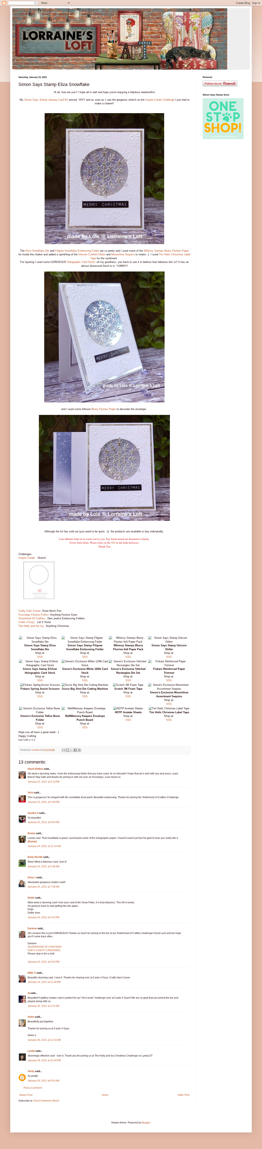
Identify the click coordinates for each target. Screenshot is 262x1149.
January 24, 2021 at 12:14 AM (44, 846)
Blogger (146, 1122)
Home (105, 1095)
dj (29, 993)
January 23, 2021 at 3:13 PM (43, 781)
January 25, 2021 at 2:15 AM (43, 1006)
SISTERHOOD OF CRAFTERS (45, 946)
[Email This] (64, 750)
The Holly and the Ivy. (31, 625)
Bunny (31, 833)
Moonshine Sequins (123, 254)
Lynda (31, 1051)
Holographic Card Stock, (81, 262)
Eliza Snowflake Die (37, 250)
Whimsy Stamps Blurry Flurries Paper (166, 250)
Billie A (32, 972)
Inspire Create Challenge (159, 99)
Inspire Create (27, 557)
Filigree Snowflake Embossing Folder (77, 250)
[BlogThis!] (68, 750)
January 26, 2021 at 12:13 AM (44, 1040)
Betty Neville (35, 857)
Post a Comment (33, 1087)
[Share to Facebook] (75, 750)
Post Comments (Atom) (46, 1100)
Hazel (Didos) (35, 768)
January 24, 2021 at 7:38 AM (43, 886)
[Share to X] (71, 750)
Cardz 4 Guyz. (27, 622)
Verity (31, 1071)
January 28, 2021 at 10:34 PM (44, 1060)
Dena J (32, 877)
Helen (31, 1016)
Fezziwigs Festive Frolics (33, 614)
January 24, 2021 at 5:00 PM (43, 961)
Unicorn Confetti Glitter (92, 254)
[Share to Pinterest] (79, 750)
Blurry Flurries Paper (103, 409)
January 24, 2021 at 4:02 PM (43, 917)
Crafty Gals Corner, (29, 610)
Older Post (183, 1095)
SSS (113, 542)
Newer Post (25, 1095)
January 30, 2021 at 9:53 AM (43, 1080)
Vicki (30, 792)
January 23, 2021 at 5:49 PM (43, 802)
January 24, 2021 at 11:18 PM (44, 982)
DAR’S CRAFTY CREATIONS (44, 950)
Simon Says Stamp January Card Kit (46, 99)
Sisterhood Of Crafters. (32, 618)
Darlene (32, 928)
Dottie (31, 897)
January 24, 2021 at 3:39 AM (43, 866)
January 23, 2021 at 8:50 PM (43, 822)
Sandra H (33, 813)
